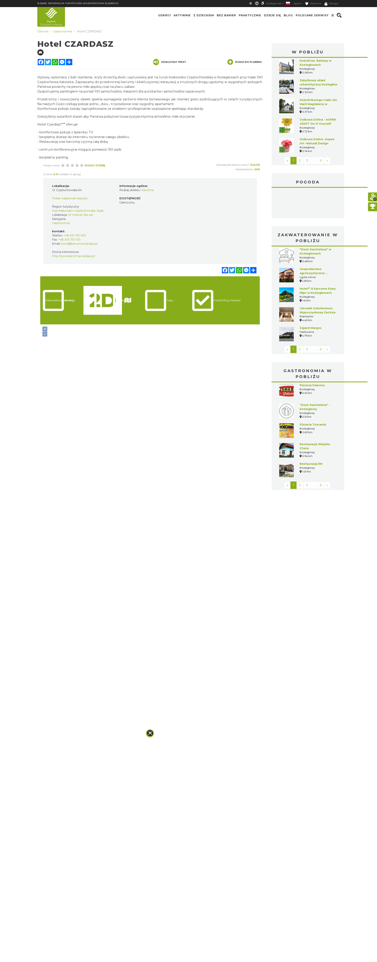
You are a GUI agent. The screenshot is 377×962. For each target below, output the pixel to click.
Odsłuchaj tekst (173, 61)
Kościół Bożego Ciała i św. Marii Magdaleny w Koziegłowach (319, 104)
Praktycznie (250, 15)
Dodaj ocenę (95, 165)
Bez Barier (226, 15)
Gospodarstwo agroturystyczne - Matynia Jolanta (313, 273)
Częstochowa (308, 203)
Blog (288, 15)
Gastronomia (61, 223)
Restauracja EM (311, 464)
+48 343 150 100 (69, 239)
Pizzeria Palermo (312, 385)
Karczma (147, 190)
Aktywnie (182, 15)
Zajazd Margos (310, 328)
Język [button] (296, 3)
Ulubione (315, 3)
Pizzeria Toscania (313, 424)
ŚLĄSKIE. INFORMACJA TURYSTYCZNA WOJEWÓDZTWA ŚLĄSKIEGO (78, 3)
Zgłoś (255, 164)
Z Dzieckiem (203, 15)
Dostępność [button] (274, 3)
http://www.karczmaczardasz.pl (73, 256)
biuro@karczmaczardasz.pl (79, 243)
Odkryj (164, 15)
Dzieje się (272, 15)
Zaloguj (333, 3)
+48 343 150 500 (74, 235)
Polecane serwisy (312, 15)
